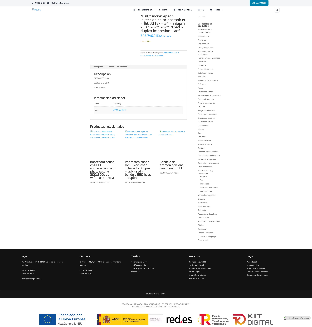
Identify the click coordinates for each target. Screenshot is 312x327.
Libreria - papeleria (205, 233)
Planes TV (135, 271)
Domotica (202, 65)
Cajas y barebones (205, 167)
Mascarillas (202, 203)
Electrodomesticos (205, 122)
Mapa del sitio (253, 265)
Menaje (201, 129)
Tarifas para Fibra (139, 265)
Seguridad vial (203, 44)
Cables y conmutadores (207, 114)
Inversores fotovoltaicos (208, 80)
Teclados (201, 77)
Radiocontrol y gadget (207, 159)
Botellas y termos (205, 73)
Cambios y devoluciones (257, 275)
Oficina (201, 225)
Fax (201, 180)
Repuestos (202, 137)
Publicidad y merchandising (209, 221)
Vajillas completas (205, 92)
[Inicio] (57, 9)
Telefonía (202, 210)
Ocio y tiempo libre (205, 47)
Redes (200, 88)
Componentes (203, 218)
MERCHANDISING (204, 140)
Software (202, 84)
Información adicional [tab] (117, 67)
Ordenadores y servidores (208, 163)
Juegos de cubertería (206, 110)
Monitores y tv (204, 206)
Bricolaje (201, 199)
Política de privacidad (256, 268)
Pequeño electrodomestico (209, 155)
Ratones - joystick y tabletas (209, 95)
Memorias (202, 40)
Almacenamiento (205, 144)
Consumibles (203, 125)
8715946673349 (119, 110)
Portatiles (202, 62)
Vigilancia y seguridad (206, 195)
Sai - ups (201, 107)
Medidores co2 (204, 36)
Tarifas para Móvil (139, 262)
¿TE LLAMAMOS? (259, 3)
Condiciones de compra (257, 271)
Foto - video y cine (205, 69)
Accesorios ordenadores (207, 214)
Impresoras (204, 184)
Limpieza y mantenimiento (208, 152)
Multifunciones (158, 55)
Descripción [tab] (98, 67)
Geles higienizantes (206, 99)
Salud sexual (203, 240)
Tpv (199, 133)
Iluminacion (202, 229)
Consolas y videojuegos (207, 236)
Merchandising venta (206, 103)
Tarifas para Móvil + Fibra (142, 268)
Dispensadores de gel (206, 118)
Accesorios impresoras (209, 188)
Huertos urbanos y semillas (209, 58)
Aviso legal (252, 262)
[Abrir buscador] (277, 10)
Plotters (203, 176)
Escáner (201, 148)
